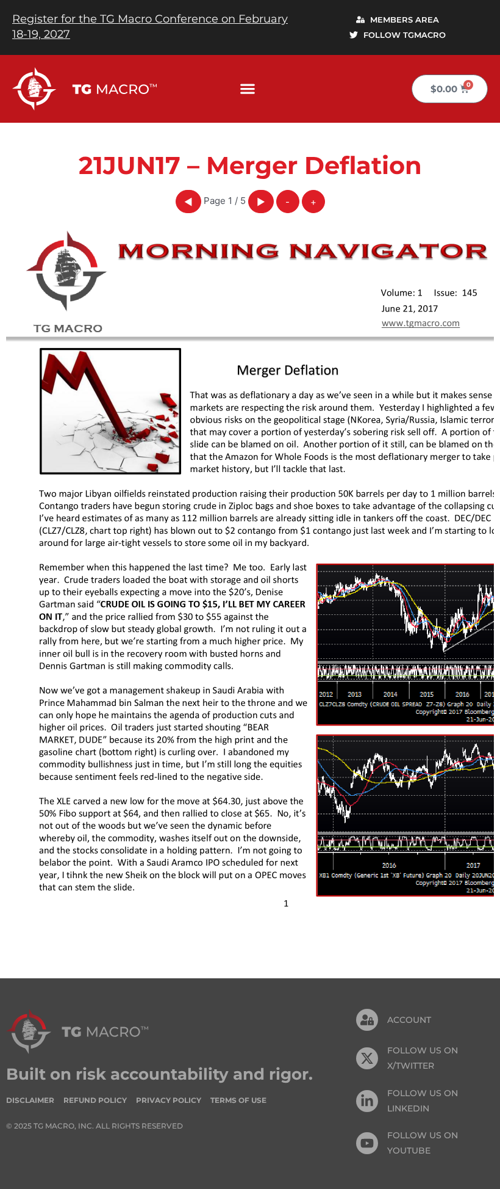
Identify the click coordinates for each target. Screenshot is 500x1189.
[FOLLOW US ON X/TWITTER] (367, 1058)
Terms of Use (238, 1100)
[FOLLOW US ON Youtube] (367, 1143)
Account (409, 1019)
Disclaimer (30, 1100)
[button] (248, 89)
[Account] (367, 1020)
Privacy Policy (168, 1100)
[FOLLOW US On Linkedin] (367, 1101)
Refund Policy (95, 1100)
